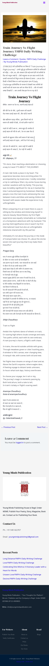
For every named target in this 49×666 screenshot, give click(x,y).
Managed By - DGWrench (24, 662)
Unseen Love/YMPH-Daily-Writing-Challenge (22, 574)
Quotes (23, 59)
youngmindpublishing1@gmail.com (23, 537)
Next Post (42, 427)
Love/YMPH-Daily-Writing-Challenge (18, 562)
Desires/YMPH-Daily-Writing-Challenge (20, 578)
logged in (20, 442)
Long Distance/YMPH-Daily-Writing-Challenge (22, 558)
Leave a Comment (10, 59)
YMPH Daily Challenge (36, 59)
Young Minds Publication (9, 2)
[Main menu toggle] (44, 2)
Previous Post (8, 427)
